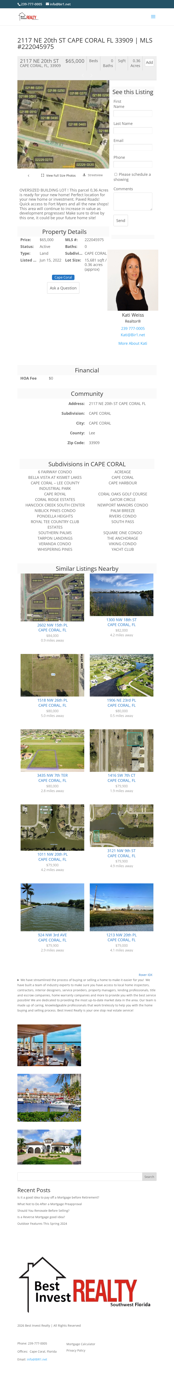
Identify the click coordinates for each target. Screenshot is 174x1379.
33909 (94, 442)
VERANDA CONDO (55, 543)
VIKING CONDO (122, 543)
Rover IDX (145, 975)
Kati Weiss (133, 315)
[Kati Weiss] (132, 309)
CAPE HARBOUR (123, 482)
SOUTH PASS (122, 521)
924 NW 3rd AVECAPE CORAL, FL (52, 937)
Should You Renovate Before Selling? (43, 1211)
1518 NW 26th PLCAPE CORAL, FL (52, 703)
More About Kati (132, 343)
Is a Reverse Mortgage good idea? (41, 1217)
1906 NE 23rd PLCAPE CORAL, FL (121, 703)
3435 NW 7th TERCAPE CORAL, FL (52, 778)
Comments (123, 188)
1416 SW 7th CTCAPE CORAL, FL (122, 778)
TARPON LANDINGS (55, 538)
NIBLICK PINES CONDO (55, 510)
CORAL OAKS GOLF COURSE (122, 493)
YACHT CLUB (123, 549)
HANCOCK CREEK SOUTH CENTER (55, 505)
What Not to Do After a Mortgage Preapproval (49, 1204)
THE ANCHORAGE (122, 538)
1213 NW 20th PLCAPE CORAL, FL (121, 937)
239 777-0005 (133, 328)
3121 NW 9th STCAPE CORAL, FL (121, 853)
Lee (92, 432)
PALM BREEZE (123, 510)
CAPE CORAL (100, 413)
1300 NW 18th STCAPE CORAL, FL (121, 622)
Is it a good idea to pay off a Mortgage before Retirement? (58, 1197)
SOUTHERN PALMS (55, 532)
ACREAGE (123, 471)
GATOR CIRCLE (123, 499)
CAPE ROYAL (55, 493)
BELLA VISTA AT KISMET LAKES (55, 477)
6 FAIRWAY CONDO (55, 471)
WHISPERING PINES (55, 549)
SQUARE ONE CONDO (122, 532)
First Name (119, 104)
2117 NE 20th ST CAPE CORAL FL (117, 403)
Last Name (123, 123)
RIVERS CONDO (122, 516)
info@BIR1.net (37, 1359)
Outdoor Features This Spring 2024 (42, 1224)
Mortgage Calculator (80, 1344)
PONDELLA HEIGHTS (55, 516)
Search (149, 1177)
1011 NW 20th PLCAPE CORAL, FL (52, 857)
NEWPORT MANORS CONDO (122, 505)
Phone (119, 157)
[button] (29, 175)
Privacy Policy (75, 1350)
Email (118, 140)
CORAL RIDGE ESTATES (55, 499)
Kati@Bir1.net (133, 334)
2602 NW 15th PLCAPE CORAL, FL (52, 627)
